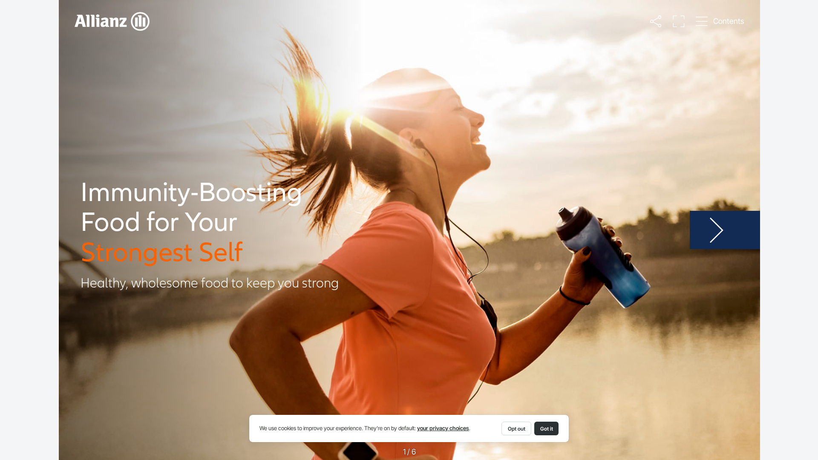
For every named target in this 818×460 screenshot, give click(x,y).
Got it (546, 429)
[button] (655, 21)
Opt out (516, 429)
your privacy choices (443, 428)
